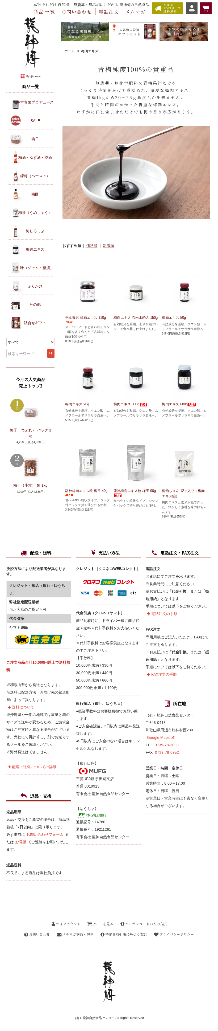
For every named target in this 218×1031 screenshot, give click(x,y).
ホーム (69, 51)
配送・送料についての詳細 (34, 767)
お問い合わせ (39, 934)
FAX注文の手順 (163, 674)
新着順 (108, 245)
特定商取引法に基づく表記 (125, 934)
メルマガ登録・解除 (77, 934)
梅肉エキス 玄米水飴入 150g (136, 318)
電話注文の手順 (163, 614)
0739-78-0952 (167, 752)
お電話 (20, 842)
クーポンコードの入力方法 (145, 923)
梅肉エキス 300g (126, 404)
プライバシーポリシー (176, 934)
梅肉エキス (89, 51)
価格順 (92, 245)
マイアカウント (67, 923)
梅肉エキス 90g (77, 404)
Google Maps (159, 737)
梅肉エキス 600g (175, 404)
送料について (22, 707)
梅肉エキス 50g (174, 318)
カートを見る (102, 923)
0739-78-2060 (167, 745)
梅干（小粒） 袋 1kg (30, 485)
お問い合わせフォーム (45, 834)
